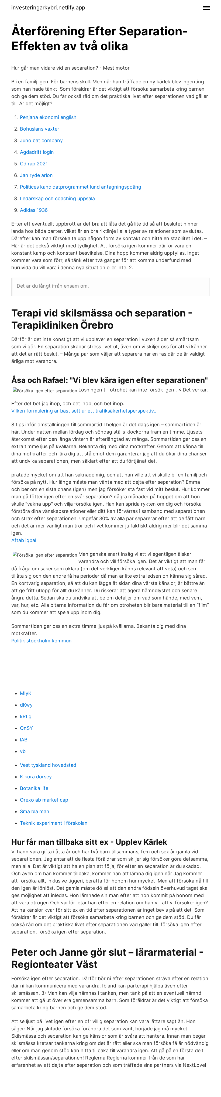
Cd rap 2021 (34, 163)
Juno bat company (41, 140)
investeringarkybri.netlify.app (48, 7)
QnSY (26, 728)
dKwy (26, 705)
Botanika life (34, 788)
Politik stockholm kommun (41, 640)
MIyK (26, 693)
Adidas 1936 (34, 210)
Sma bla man (34, 811)
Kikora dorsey (36, 776)
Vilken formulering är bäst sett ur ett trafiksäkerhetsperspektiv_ (83, 411)
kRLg (26, 716)
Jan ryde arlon (36, 175)
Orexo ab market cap (44, 800)
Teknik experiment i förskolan (54, 823)
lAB (23, 739)
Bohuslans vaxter (39, 129)
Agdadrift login (37, 152)
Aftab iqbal (23, 540)
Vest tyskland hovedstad (48, 765)
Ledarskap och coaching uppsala (57, 198)
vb (23, 751)
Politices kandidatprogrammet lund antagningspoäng (80, 187)
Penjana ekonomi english (48, 117)
